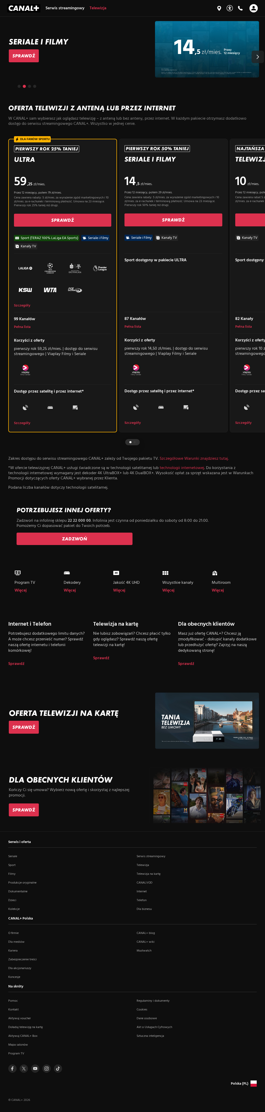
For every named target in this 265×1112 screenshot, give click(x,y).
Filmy (12, 874)
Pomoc (13, 1000)
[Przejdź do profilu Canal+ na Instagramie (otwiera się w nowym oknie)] (46, 1068)
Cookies (142, 1009)
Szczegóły (22, 305)
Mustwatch (144, 950)
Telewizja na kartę (148, 874)
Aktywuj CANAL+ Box (23, 1036)
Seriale (12, 856)
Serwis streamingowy (151, 856)
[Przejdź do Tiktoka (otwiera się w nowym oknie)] (58, 1068)
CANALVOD (144, 882)
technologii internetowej (182, 468)
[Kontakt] (240, 8)
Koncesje (14, 977)
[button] (258, 57)
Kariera (13, 950)
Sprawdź (16, 664)
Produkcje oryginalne (22, 882)
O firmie (13, 933)
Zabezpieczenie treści (22, 959)
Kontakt (13, 1009)
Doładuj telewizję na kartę (25, 1027)
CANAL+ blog (146, 933)
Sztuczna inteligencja (150, 1036)
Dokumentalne (17, 891)
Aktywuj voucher (19, 1018)
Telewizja (143, 865)
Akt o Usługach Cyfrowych (154, 1027)
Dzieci (12, 900)
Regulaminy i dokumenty (153, 1000)
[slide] (132, 49)
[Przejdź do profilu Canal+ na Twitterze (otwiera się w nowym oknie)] (24, 1068)
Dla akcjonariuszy (19, 968)
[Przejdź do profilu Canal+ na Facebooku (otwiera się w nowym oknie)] (12, 1068)
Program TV (16, 1053)
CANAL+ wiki (145, 942)
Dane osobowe (147, 1018)
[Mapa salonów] (219, 8)
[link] (24, 55)
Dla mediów (16, 942)
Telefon (141, 900)
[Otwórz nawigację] (253, 8)
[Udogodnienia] (229, 8)
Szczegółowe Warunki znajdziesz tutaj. (194, 458)
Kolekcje (14, 909)
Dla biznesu (144, 909)
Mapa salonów (18, 1044)
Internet (142, 891)
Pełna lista (22, 327)
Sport (12, 865)
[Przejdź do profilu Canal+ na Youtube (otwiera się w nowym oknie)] (35, 1068)
